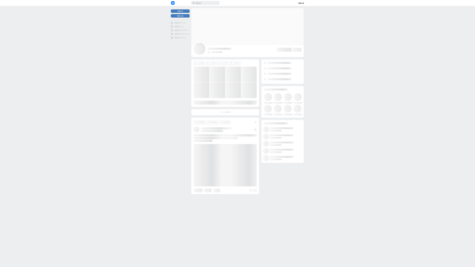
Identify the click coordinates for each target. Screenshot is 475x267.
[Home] (173, 3)
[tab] (199, 63)
